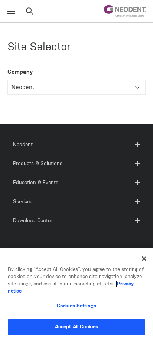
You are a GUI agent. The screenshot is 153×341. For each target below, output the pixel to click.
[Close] (144, 258)
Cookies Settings (76, 306)
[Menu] (11, 11)
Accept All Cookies (76, 327)
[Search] (29, 11)
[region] (76, 294)
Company (20, 72)
